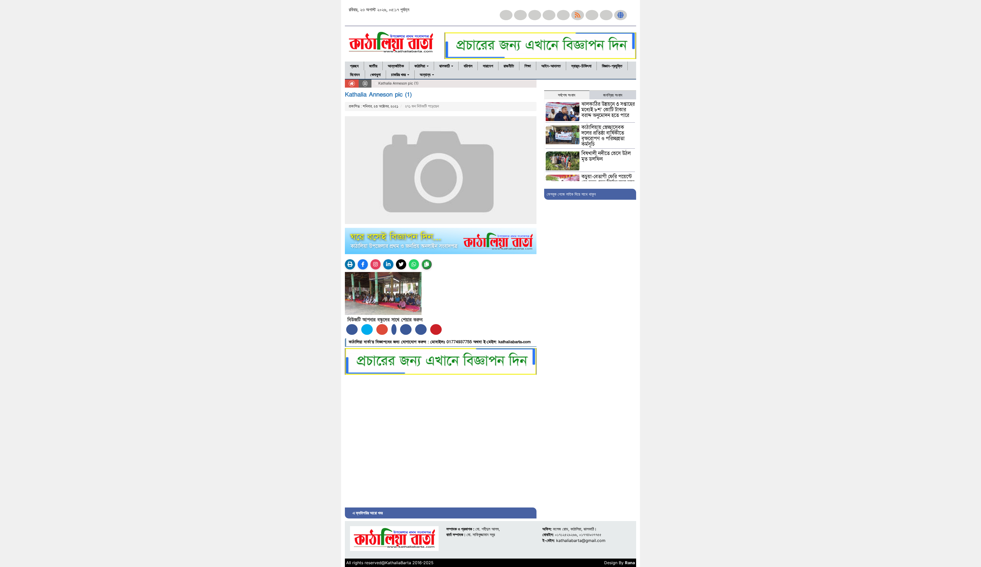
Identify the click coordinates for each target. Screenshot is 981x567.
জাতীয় (373, 65)
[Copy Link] (427, 264)
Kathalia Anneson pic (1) (378, 95)
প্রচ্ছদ (354, 65)
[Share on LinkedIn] (393, 329)
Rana (630, 562)
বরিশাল (468, 65)
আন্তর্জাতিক (396, 65)
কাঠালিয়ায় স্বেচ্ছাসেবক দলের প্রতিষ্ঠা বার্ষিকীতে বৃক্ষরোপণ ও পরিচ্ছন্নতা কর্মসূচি (603, 136)
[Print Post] (350, 264)
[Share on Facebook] (352, 329)
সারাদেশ (488, 65)
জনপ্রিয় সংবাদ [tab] (612, 95)
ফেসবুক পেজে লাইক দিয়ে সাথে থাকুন (571, 194)
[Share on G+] (382, 329)
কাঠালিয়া (420, 65)
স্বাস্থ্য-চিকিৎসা (581, 65)
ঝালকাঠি (445, 65)
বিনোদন (355, 74)
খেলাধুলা (375, 74)
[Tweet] (367, 329)
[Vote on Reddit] (406, 329)
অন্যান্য (425, 74)
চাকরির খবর (399, 74)
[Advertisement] (440, 439)
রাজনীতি (509, 65)
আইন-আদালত (551, 65)
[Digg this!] (421, 329)
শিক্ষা (527, 65)
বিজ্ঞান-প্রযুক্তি (612, 65)
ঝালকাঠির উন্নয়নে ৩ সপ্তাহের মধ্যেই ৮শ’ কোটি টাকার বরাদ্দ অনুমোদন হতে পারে (608, 110)
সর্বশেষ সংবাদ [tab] (566, 95)
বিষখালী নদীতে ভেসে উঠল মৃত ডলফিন (606, 156)
